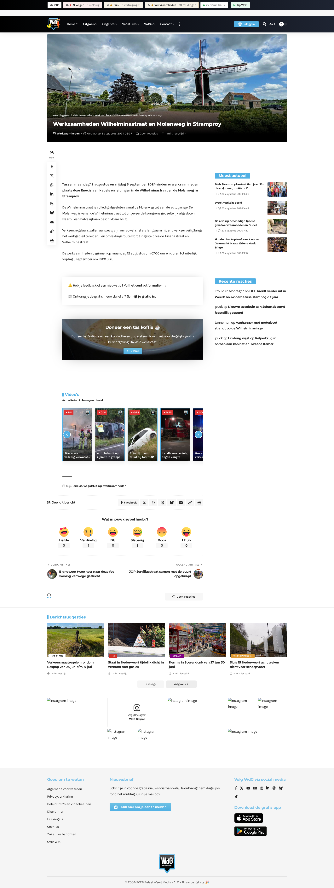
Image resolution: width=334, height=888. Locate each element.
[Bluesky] (280, 788)
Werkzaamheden (68, 133)
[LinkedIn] (268, 788)
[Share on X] (51, 175)
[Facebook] (236, 788)
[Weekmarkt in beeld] (277, 208)
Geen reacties (149, 133)
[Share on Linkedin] (51, 194)
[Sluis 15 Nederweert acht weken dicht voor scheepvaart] (258, 640)
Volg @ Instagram (137, 716)
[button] (179, 24)
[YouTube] (248, 788)
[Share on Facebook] (51, 166)
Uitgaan (177, 656)
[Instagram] (262, 788)
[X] (241, 788)
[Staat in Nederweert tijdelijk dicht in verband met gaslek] (136, 640)
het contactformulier (145, 285)
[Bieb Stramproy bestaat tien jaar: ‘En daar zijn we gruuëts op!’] (277, 189)
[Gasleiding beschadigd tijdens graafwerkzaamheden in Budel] (277, 226)
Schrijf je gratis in (141, 296)
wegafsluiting (93, 486)
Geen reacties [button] (186, 596)
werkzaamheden (114, 486)
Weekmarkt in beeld (228, 202)
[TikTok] (236, 797)
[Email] (51, 222)
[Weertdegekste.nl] (54, 24)
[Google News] (255, 788)
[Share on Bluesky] (51, 212)
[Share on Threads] (51, 203)
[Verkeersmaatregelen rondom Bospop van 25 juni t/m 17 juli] (75, 640)
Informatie (57, 656)
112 (113, 656)
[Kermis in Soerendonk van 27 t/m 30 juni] (197, 640)
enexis (77, 486)
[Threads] (274, 788)
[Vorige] (67, 434)
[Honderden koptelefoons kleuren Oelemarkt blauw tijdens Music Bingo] (277, 244)
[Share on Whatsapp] (51, 185)
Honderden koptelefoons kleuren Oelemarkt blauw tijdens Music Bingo (237, 243)
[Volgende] (198, 434)
